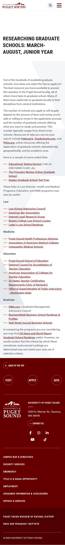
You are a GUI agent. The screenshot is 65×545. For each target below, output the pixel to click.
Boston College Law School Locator (30, 220)
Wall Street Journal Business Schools (30, 323)
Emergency (9, 471)
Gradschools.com (45, 138)
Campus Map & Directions (18, 456)
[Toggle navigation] (59, 5)
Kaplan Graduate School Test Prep (29, 180)
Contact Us (38, 423)
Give (57, 380)
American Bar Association (24, 212)
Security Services (14, 464)
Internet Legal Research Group (27, 216)
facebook (30, 433)
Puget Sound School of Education (28, 260)
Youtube (32, 439)
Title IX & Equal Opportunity (20, 478)
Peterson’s (27, 138)
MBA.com (14, 307)
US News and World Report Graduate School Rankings (27, 335)
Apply (32, 380)
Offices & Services (14, 500)
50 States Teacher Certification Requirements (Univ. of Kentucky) (28, 283)
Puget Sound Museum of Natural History (28, 516)
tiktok (45, 439)
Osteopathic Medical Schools (26, 246)
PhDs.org (8, 142)
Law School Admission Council (27, 208)
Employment (10, 486)
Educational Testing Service (25, 164)
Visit (8, 380)
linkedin (47, 433)
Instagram (38, 433)
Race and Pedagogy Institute (21, 523)
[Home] (12, 409)
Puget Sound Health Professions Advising (33, 238)
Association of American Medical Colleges (34, 242)
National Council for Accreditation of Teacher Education (30, 266)
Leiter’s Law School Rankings (26, 224)
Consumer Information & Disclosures (25, 493)
